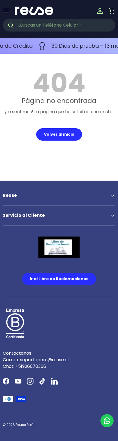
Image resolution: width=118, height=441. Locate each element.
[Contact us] (107, 420)
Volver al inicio (59, 134)
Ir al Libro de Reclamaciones (59, 278)
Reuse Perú (24, 424)
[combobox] (59, 25)
